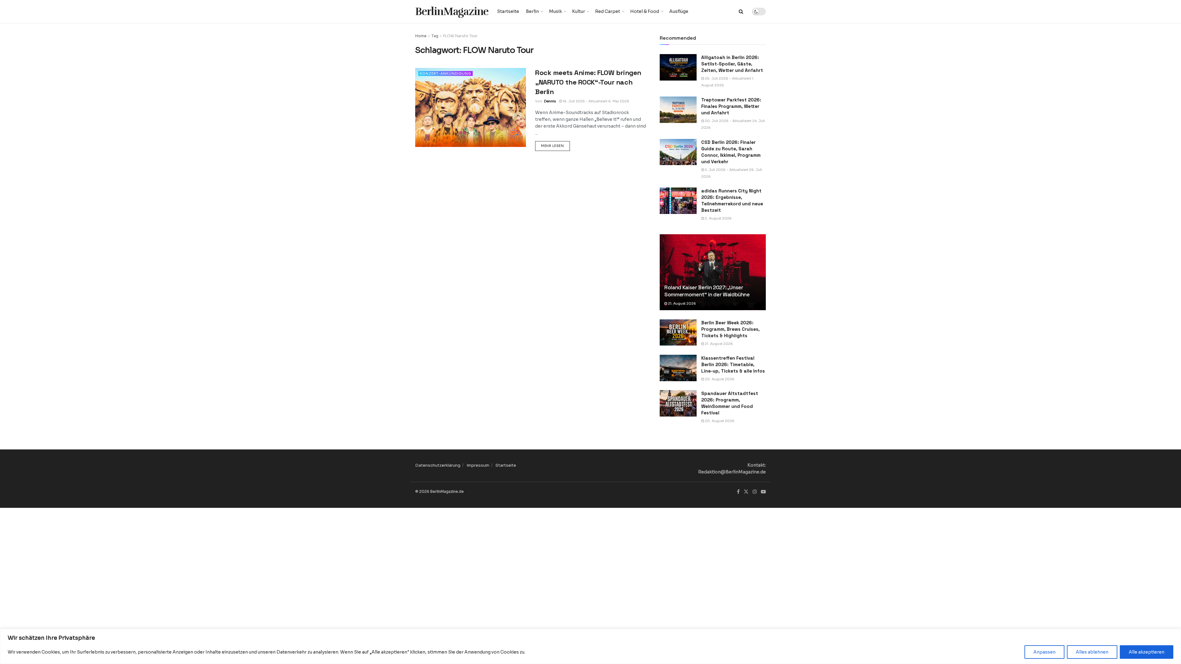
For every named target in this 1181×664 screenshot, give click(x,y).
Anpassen (1044, 652)
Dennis (550, 101)
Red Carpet (607, 11)
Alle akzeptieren (1146, 652)
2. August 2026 (718, 218)
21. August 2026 (681, 303)
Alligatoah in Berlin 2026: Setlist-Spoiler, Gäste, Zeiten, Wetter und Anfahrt (732, 63)
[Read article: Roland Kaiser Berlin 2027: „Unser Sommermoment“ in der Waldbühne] (713, 272)
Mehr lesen (555, 145)
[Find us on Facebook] (738, 492)
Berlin (532, 11)
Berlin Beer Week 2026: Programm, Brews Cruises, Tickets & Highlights (730, 329)
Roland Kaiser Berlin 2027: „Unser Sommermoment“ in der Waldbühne (707, 291)
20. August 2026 (719, 379)
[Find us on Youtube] (763, 492)
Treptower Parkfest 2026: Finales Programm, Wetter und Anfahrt (731, 106)
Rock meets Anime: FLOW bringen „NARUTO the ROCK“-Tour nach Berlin (588, 82)
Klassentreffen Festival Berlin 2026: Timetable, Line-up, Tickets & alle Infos (733, 364)
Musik (555, 11)
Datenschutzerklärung (437, 465)
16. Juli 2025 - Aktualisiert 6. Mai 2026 (595, 101)
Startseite (508, 11)
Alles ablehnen (1092, 652)
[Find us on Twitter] (746, 492)
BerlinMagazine (451, 11)
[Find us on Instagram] (755, 492)
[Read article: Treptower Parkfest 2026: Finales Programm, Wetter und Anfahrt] (678, 110)
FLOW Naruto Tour (460, 36)
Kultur (578, 11)
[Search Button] (741, 11)
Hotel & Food (644, 11)
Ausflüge (678, 11)
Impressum (478, 465)
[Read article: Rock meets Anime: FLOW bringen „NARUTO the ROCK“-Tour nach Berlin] (470, 107)
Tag (434, 36)
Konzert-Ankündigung (445, 73)
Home (421, 36)
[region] (590, 646)
